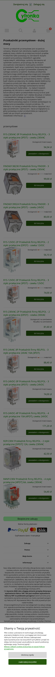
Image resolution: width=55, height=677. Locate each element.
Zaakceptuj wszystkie (28, 662)
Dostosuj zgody (27, 655)
